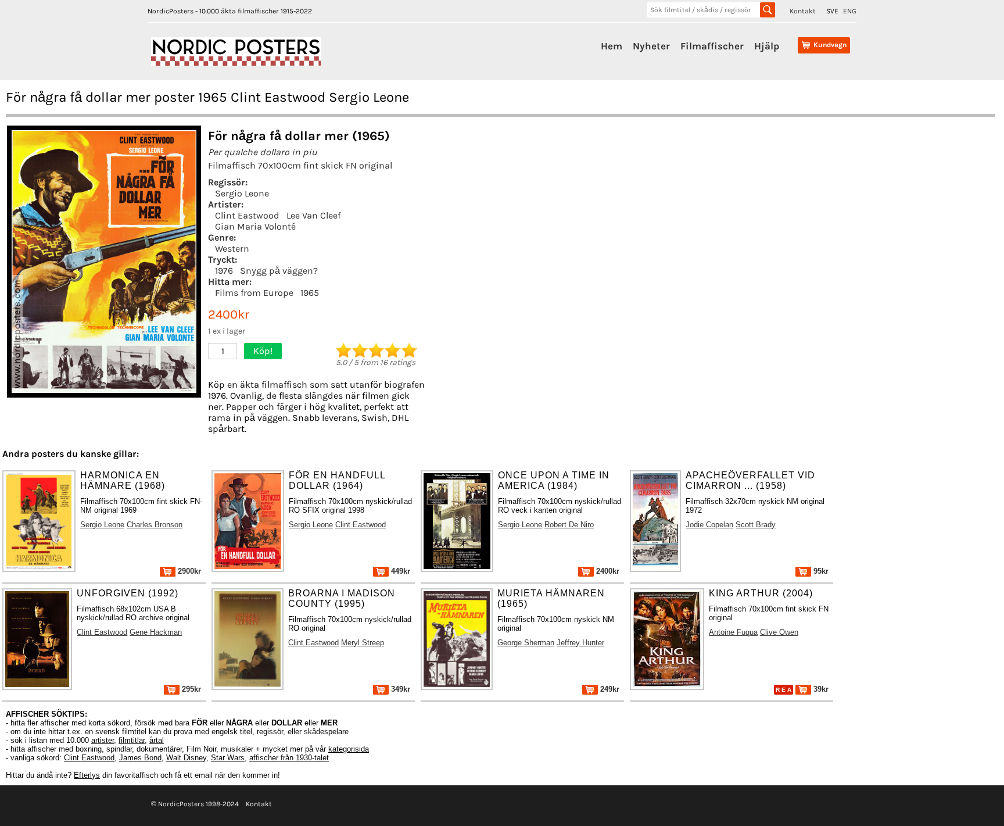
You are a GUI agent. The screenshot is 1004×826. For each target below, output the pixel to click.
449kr (399, 571)
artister (102, 740)
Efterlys (87, 775)
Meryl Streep (362, 642)
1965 (309, 292)
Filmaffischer (712, 46)
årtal (156, 740)
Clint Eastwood (247, 215)
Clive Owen (779, 632)
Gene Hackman (156, 632)
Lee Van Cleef (313, 215)
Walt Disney (186, 757)
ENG (849, 11)
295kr (190, 689)
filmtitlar (132, 740)
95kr (820, 571)
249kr (608, 689)
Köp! (262, 350)
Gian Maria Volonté (255, 226)
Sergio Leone (242, 193)
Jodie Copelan (709, 524)
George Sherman (525, 642)
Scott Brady (756, 524)
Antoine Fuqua (733, 632)
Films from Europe (254, 292)
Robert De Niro (569, 524)
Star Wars (228, 757)
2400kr (606, 571)
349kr (399, 689)
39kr (820, 689)
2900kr (188, 571)
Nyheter (651, 46)
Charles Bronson (154, 524)
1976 (224, 270)
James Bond (140, 757)
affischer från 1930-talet (289, 757)
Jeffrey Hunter (580, 642)
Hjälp (766, 46)
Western (232, 248)
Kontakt (803, 11)
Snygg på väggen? (279, 270)
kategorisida (348, 749)
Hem (611, 46)
